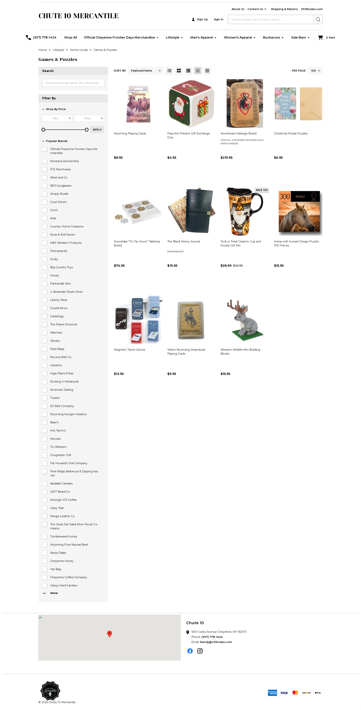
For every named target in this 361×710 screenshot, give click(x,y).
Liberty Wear (58, 300)
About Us (238, 9)
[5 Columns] (207, 70)
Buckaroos (271, 37)
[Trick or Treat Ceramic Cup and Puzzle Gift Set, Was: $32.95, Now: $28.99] (245, 211)
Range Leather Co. (62, 516)
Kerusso (55, 438)
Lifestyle (172, 37)
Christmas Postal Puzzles (291, 133)
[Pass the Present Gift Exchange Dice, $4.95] (191, 103)
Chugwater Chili (60, 455)
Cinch (54, 210)
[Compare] (158, 174)
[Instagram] (200, 651)
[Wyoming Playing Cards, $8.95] (138, 103)
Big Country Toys (61, 267)
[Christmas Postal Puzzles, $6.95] (298, 103)
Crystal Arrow (59, 308)
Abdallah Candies (61, 483)
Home (42, 50)
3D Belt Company (62, 406)
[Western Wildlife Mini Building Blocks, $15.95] (245, 319)
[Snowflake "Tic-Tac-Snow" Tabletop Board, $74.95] (138, 211)
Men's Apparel (201, 37)
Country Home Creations (66, 226)
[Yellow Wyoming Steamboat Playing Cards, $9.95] (191, 319)
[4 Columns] (198, 70)
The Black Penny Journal (183, 241)
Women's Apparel (238, 37)
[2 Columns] (179, 70)
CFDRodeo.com (312, 9)
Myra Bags (57, 349)
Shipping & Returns (284, 9)
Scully (54, 259)
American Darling (61, 389)
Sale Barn (298, 37)
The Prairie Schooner (64, 324)
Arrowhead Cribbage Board (238, 133)
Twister (55, 398)
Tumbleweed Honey (63, 536)
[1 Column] (169, 70)
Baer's (54, 422)
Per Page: (299, 70)
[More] (265, 9)
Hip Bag (55, 569)
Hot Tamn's (58, 430)
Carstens (56, 365)
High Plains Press (61, 373)
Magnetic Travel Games (129, 349)
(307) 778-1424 (212, 637)
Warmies (56, 332)
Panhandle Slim (60, 283)
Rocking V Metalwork (64, 381)
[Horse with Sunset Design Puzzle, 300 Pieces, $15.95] (298, 211)
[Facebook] (190, 651)
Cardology (57, 316)
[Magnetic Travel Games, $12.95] (138, 319)
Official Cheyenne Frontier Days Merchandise (119, 37)
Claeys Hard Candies (63, 585)
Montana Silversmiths (64, 161)
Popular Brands (57, 141)
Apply (97, 129)
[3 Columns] (188, 70)
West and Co (58, 177)
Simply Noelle (59, 194)
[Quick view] (150, 174)
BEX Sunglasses (60, 185)
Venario (55, 340)
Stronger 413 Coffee (63, 500)
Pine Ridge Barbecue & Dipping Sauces (74, 473)
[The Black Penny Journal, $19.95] (191, 211)
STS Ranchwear (60, 169)
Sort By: (120, 70)
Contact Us (255, 9)
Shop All (70, 37)
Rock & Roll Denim (62, 234)
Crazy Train (57, 508)
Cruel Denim (58, 202)
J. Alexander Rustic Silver (66, 291)
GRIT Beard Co (60, 491)
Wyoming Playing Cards (130, 133)
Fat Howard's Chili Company (68, 463)
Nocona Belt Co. (61, 357)
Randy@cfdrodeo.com (216, 642)
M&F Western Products (65, 243)
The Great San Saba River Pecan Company (73, 526)
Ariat (53, 218)
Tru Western (58, 447)
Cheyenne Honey (62, 561)
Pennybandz (58, 251)
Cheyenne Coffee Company (68, 577)
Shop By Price (56, 109)
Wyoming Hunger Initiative (68, 414)
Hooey (54, 275)
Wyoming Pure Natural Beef (69, 544)
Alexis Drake (58, 553)
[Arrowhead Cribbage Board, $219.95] (245, 103)
